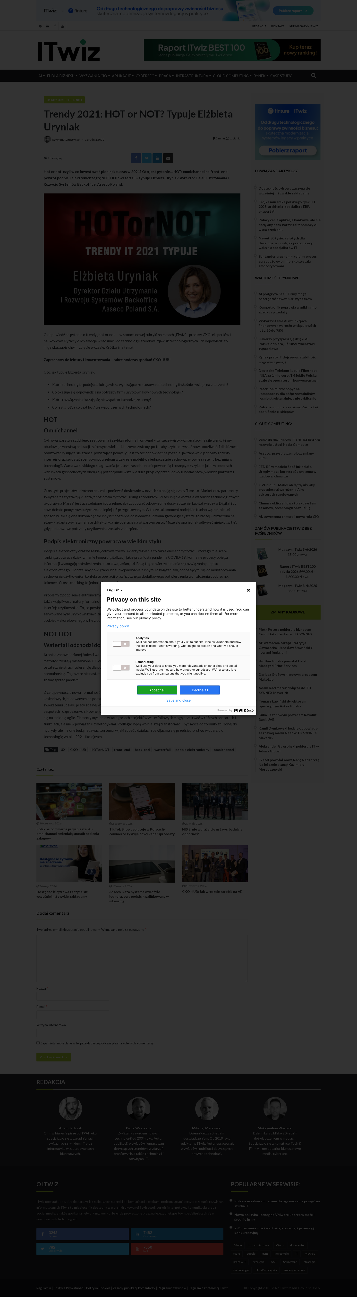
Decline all (200, 690)
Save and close (178, 700)
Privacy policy (118, 626)
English (113, 590)
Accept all (157, 690)
